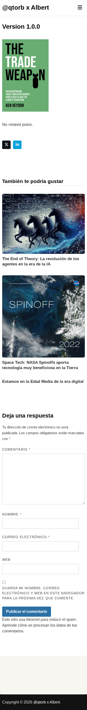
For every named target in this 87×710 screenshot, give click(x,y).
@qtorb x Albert (25, 7)
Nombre (11, 514)
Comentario (16, 449)
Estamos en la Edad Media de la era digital (43, 381)
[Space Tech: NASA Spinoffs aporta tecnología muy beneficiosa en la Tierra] (43, 316)
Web (6, 559)
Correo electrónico (26, 537)
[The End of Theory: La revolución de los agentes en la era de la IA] (43, 223)
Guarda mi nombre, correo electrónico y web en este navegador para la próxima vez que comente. (43, 593)
